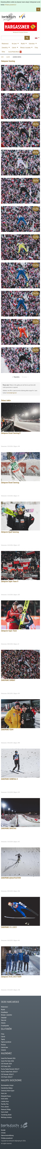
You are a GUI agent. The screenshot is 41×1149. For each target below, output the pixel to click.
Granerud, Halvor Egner (7, 1091)
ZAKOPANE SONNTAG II (9, 779)
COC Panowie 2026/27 (7, 1074)
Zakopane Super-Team (9, 630)
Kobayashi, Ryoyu (6, 1096)
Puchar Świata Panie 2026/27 (9, 1072)
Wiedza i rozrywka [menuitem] (25, 47)
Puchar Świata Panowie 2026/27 (10, 1069)
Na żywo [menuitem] (14, 43)
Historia (3, 1023)
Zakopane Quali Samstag (10, 532)
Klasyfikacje (4, 1012)
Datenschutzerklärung (7, 1135)
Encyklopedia (5, 1026)
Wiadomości (4, 1007)
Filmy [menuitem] (36, 47)
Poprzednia (16, 377)
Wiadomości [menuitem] (5, 43)
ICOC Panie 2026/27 (7, 1077)
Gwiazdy (3, 1050)
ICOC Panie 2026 (6, 1066)
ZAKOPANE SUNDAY (8, 680)
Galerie (8, 57)
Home (2, 57)
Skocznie (3, 1020)
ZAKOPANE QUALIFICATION (11, 878)
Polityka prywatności (10, 5)
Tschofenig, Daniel (6, 1115)
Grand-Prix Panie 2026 (7, 1061)
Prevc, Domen (5, 1107)
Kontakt (3, 1130)
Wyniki (3, 1009)
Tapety (3, 1039)
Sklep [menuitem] (3, 52)
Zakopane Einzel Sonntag (10, 482)
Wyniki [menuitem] (23, 43)
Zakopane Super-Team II (9, 581)
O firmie (3, 1133)
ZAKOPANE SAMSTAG (8, 828)
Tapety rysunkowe (6, 1042)
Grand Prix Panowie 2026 (8, 1058)
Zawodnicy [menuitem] (5, 47)
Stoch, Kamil (4, 1112)
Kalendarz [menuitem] (32, 43)
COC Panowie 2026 (6, 1063)
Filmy (2, 1034)
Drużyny (3, 1045)
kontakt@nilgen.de (12, 393)
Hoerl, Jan (4, 1093)
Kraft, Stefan (4, 1099)
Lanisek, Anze (5, 1101)
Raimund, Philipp (6, 1109)
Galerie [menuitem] (14, 47)
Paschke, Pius (5, 1104)
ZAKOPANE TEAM (7, 729)
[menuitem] (36, 37)
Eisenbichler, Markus (7, 1088)
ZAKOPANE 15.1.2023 (9, 927)
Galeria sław (4, 1047)
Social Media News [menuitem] (14, 52)
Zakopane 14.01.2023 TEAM (11, 976)
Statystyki (3, 1017)
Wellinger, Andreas (6, 1117)
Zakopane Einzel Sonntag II (10, 433)
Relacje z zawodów (6, 1015)
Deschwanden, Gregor (7, 1085)
